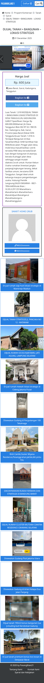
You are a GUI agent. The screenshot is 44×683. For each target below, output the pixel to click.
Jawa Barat (13, 88)
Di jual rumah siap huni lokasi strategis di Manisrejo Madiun (22, 287)
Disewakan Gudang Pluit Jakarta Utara (22, 558)
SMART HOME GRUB (22, 211)
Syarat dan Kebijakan (24, 672)
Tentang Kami (16, 669)
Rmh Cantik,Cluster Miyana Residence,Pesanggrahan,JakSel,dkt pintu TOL (22, 457)
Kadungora (30, 88)
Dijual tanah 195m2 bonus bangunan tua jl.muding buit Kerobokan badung (22, 624)
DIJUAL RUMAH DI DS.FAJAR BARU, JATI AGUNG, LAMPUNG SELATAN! (22, 354)
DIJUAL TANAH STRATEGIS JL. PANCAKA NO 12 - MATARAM (22, 321)
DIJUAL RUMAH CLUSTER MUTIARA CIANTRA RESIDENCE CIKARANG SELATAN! (22, 526)
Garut (21, 88)
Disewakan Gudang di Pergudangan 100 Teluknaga (22, 422)
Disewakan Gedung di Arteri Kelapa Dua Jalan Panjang (22, 591)
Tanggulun (11, 91)
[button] (42, 59)
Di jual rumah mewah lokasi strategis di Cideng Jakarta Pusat (22, 388)
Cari (38, 3)
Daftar (26, 3)
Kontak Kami (33, 669)
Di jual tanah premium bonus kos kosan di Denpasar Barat (22, 658)
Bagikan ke (21, 97)
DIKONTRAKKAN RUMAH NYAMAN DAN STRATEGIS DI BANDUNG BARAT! (22, 492)
